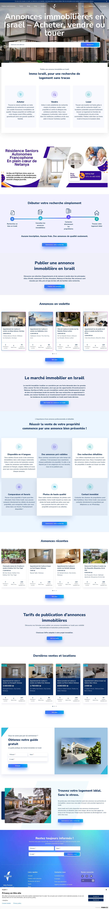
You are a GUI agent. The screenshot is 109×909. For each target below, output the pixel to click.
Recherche (90, 45)
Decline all (96, 900)
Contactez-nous (59, 876)
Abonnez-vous (72, 854)
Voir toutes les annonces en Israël (54, 403)
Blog (28, 6)
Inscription (103, 6)
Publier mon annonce (54, 286)
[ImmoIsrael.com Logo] (54, 6)
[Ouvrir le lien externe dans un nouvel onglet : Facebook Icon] (82, 876)
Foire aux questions (60, 882)
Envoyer (17, 766)
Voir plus (54, 360)
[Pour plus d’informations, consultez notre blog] (54, 167)
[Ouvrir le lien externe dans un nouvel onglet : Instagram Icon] (86, 876)
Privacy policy (17, 903)
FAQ (35, 6)
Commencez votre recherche (54, 245)
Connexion (92, 6)
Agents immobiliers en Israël (63, 884)
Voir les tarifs (54, 638)
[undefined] (52, 353)
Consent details (6, 903)
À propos (57, 879)
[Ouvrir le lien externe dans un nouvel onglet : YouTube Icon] (91, 876)
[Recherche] (76, 6)
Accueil (30, 876)
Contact (43, 6)
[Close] (107, 1)
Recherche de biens (34, 881)
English (4, 889)
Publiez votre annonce (8, 6)
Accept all (96, 896)
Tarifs (21, 6)
